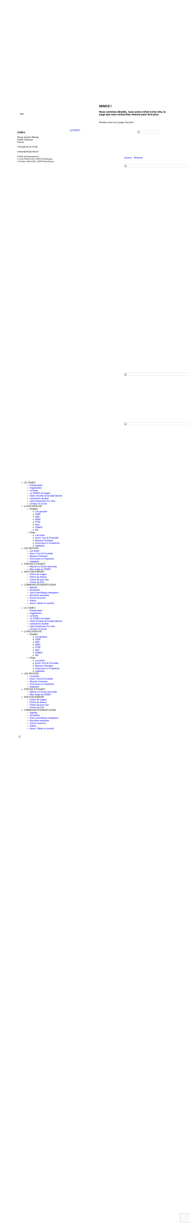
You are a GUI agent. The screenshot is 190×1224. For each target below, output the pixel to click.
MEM (37, 519)
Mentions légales (25, 166)
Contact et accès (38, 503)
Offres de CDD (37, 582)
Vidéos (33, 600)
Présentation (36, 485)
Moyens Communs (44, 540)
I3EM (37, 514)
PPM (37, 522)
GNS (37, 516)
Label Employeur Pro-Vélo (42, 501)
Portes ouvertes (38, 598)
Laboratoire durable (39, 498)
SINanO (39, 527)
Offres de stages (38, 574)
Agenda (33, 587)
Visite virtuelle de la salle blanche (46, 495)
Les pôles (40, 535)
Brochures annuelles (39, 595)
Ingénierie (40, 545)
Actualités (35, 590)
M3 (36, 530)
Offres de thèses (38, 577)
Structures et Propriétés (47, 543)
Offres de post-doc (39, 579)
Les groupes (41, 511)
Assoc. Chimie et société (42, 603)
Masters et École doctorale (43, 566)
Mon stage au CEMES (40, 569)
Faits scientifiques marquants (44, 592)
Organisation (36, 488)
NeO (37, 524)
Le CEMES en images (40, 493)
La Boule (34, 490)
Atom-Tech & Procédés (47, 538)
